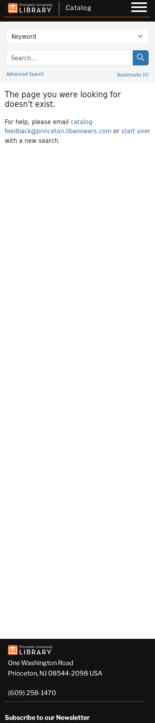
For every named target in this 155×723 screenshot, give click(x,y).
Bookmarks (133, 74)
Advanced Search (25, 73)
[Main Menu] (139, 8)
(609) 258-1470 (32, 693)
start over (135, 131)
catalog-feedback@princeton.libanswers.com (58, 126)
